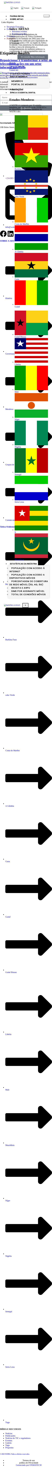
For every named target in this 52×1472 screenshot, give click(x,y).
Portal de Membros (24, 84)
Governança (14, 65)
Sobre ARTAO (16, 19)
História (12, 63)
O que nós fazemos (20, 73)
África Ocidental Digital (22, 92)
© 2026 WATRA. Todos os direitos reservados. (15, 1454)
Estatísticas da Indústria (23, 563)
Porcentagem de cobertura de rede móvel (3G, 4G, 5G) (28, 583)
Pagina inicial (17, 16)
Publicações (16, 89)
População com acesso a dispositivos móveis (27, 576)
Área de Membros (18, 76)
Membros (13, 68)
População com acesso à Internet (27, 570)
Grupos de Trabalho (17, 66)
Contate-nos (13, 70)
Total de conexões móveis (28, 594)
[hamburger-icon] (46, 16)
